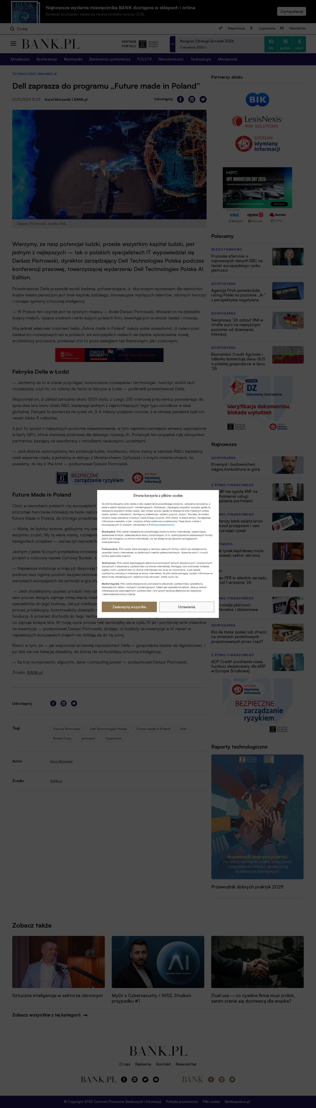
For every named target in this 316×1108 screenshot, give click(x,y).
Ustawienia (186, 607)
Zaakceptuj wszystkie (129, 607)
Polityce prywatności (161, 524)
